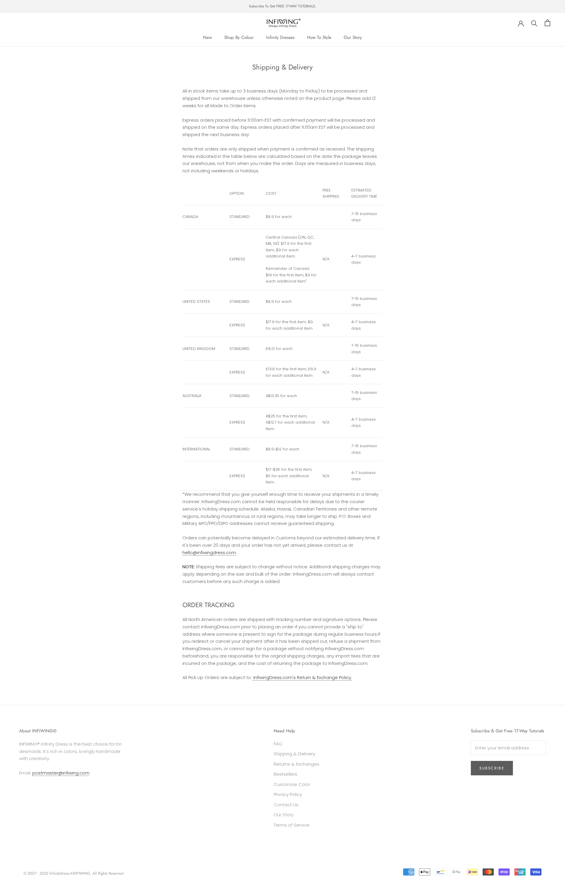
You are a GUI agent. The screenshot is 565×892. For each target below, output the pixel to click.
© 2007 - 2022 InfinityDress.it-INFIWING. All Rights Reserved (73, 873)
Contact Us (286, 805)
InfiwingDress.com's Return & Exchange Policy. (302, 677)
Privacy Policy (288, 794)
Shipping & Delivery (294, 754)
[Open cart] (547, 22)
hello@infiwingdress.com (209, 552)
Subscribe (491, 768)
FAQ (278, 744)
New (207, 37)
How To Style (319, 37)
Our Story (353, 37)
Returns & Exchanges (296, 764)
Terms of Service (292, 825)
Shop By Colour (239, 37)
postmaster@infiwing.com (60, 773)
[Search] (534, 23)
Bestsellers (285, 774)
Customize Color (292, 784)
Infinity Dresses (280, 37)
